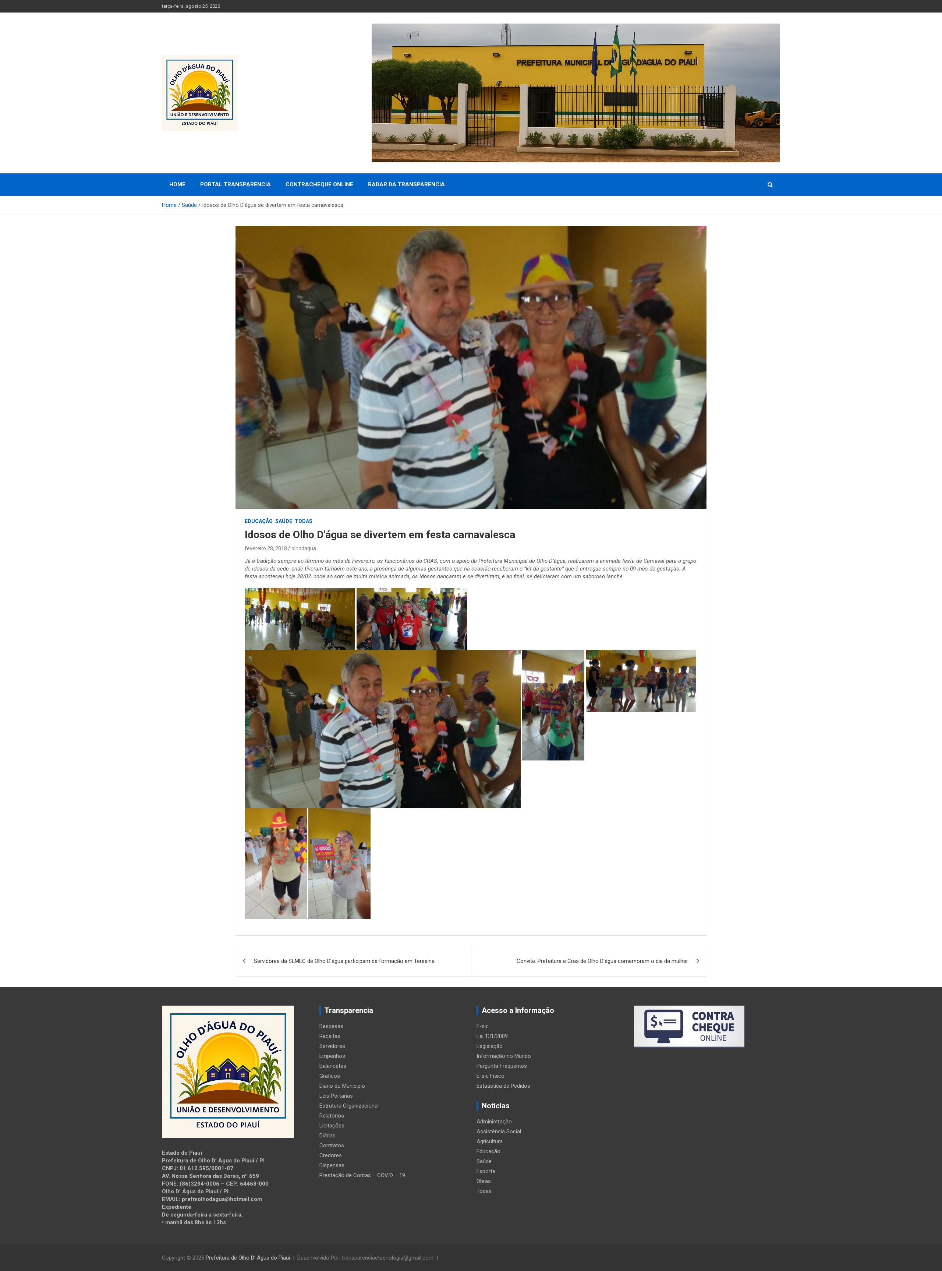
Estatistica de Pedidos (503, 1086)
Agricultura (490, 1141)
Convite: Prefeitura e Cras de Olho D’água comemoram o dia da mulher (602, 961)
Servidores (332, 1046)
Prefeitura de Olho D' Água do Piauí (248, 1257)
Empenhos (332, 1056)
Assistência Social (499, 1131)
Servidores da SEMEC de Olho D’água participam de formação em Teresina (344, 961)
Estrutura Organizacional (349, 1105)
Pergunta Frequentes (502, 1066)
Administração (494, 1121)
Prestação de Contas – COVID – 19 (362, 1175)
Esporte (486, 1171)
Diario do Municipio (342, 1086)
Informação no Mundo (504, 1056)
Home (177, 184)
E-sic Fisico (490, 1076)
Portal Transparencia (235, 184)
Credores (330, 1155)
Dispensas (331, 1165)
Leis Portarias (336, 1095)
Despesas (331, 1026)
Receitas (329, 1036)
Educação (259, 521)
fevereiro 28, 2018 (266, 548)
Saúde (283, 521)
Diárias (327, 1135)
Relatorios (331, 1115)
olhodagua (303, 548)
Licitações (331, 1125)
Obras (484, 1181)
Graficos (329, 1076)
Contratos (331, 1145)
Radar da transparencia (406, 184)
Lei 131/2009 (492, 1036)
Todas (303, 521)
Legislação (490, 1046)
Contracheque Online (319, 184)
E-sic (483, 1026)
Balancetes (332, 1066)
